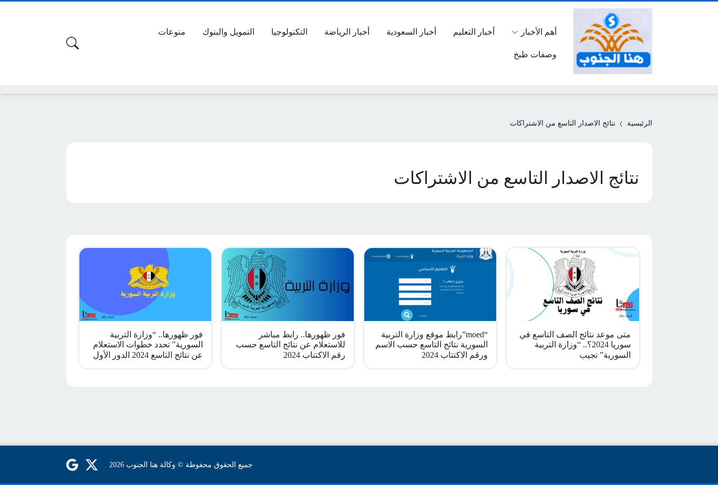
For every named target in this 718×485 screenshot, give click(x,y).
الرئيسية (639, 123)
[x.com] (92, 464)
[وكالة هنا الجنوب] (612, 41)
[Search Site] (72, 43)
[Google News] (72, 464)
